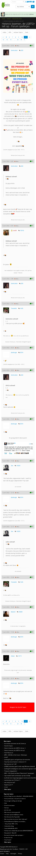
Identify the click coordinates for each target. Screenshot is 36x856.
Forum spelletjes (17, 18)
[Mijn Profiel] (27, 2)
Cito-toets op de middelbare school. (13, 814)
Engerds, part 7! (8, 784)
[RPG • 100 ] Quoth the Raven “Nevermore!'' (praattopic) (19, 773)
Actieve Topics (18, 32)
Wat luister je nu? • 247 (10, 764)
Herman (6, 807)
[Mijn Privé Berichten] (26, 2)
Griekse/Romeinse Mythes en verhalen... (15, 821)
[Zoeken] (23, 1)
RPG (10, 32)
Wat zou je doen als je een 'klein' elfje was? (15, 819)
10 (22, 37)
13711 (20, 656)
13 (3, 40)
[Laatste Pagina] (24, 39)
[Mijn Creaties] (30, 2)
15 (10, 40)
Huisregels (13, 853)
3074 (21, 352)
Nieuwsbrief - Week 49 (10, 833)
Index (4, 32)
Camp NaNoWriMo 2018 (10, 828)
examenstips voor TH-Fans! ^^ (12, 780)
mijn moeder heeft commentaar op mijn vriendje (17, 775)
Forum (8, 18)
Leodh (14, 230)
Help (7, 853)
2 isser (6, 787)
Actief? (6, 757)
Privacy (20, 853)
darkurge (14, 352)
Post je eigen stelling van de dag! (13, 801)
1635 (21, 308)
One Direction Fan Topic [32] (11, 817)
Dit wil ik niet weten (9, 805)
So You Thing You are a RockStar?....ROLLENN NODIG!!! (18, 796)
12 (29, 37)
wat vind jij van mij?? (9, 782)
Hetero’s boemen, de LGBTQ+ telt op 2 (14, 750)
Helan (13, 656)
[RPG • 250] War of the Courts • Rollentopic (15, 755)
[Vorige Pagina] (6, 37)
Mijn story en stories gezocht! (12, 812)
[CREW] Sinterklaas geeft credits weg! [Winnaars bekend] (19, 766)
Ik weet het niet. (8, 837)
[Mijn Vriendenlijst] (34, 2)
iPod (5, 803)
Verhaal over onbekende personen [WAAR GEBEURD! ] (18, 830)
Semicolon (14, 50)
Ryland (13, 612)
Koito (6, 14)
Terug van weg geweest (10, 771)
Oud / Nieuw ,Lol (8, 752)
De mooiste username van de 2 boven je (15, 743)
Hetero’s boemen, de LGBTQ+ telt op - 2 (14, 748)
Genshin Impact (8, 746)
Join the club (7, 810)
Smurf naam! (7, 840)
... (14, 40)
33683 (20, 612)
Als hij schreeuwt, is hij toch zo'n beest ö (15, 798)
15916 (22, 230)
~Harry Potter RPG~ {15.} (11, 824)
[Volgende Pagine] (21, 39)
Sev (12, 465)
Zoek (26, 32)
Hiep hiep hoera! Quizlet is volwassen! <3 (15, 762)
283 (22, 50)
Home (3, 18)
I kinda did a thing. (9, 826)
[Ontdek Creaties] (32, 2)
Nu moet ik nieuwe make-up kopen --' (14, 835)
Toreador (14, 308)
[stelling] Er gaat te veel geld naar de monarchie (17, 759)
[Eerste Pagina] (3, 37)
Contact (2, 853)
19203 (18, 465)
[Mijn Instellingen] (29, 2)
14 (7, 40)
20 (17, 40)
